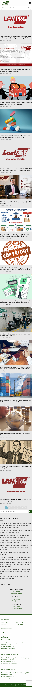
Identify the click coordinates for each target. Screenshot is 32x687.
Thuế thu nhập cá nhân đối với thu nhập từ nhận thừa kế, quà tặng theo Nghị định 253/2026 (14, 536)
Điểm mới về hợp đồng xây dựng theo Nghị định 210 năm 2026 (16, 553)
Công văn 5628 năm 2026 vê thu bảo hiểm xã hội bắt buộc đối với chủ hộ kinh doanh (16, 531)
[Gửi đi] (29, 8)
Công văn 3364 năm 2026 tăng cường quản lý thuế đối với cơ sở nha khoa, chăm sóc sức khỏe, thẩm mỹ (15, 571)
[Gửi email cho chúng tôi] (2, 632)
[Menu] (30, 3)
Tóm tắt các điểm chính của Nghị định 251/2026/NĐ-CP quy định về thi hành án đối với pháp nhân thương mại (16, 547)
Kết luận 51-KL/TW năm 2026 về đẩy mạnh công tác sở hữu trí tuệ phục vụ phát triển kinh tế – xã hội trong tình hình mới (15, 564)
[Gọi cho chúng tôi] (6, 632)
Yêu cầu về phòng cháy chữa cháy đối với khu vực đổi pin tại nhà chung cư (15, 577)
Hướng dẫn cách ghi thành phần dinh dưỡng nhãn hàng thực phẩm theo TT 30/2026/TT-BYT (15, 541)
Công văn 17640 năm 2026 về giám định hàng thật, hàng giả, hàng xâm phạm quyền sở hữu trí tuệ (15, 558)
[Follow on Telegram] (9, 632)
